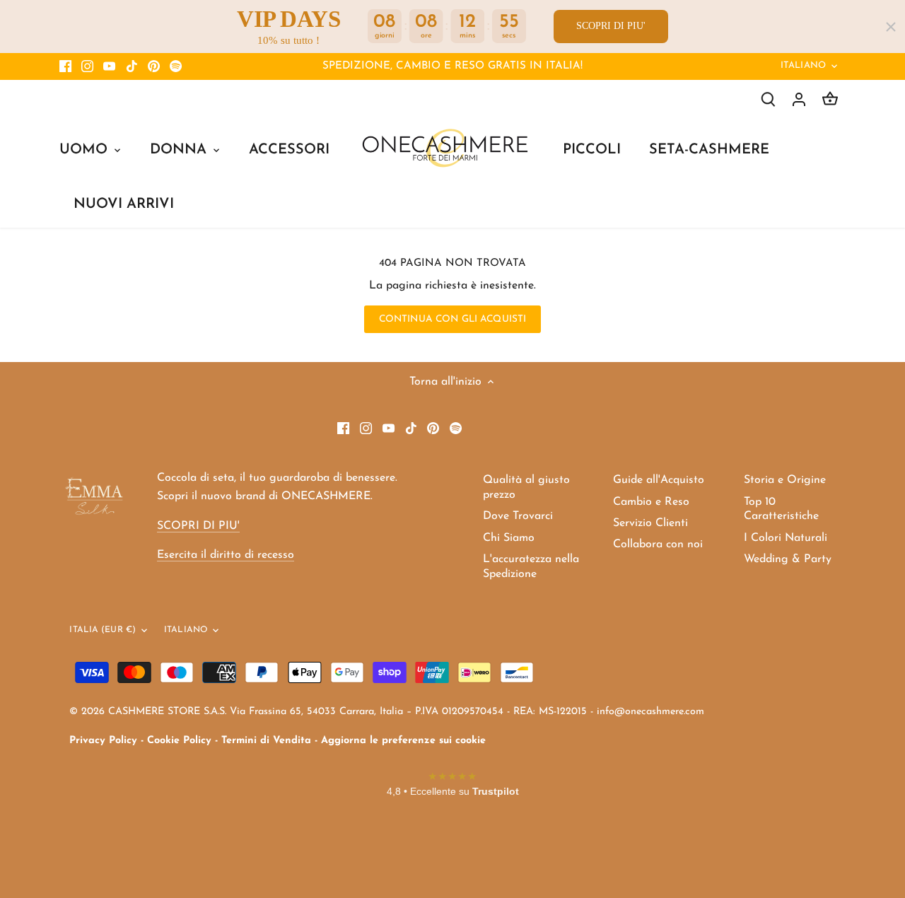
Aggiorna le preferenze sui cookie (403, 740)
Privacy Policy (103, 740)
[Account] (798, 99)
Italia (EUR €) (102, 630)
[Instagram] (87, 66)
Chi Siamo (509, 538)
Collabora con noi (658, 544)
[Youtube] (109, 66)
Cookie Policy (179, 740)
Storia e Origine (785, 480)
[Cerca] (767, 99)
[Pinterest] (154, 66)
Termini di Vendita (266, 740)
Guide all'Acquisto (658, 480)
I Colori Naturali (785, 538)
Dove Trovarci (518, 516)
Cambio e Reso (651, 502)
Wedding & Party (787, 559)
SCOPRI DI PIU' (611, 26)
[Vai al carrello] (830, 99)
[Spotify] (176, 66)
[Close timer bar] (891, 27)
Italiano (803, 65)
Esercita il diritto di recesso (225, 555)
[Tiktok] (132, 66)
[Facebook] (65, 66)
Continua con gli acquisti (452, 319)
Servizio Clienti (650, 523)
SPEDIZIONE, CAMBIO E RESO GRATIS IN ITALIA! (452, 66)
